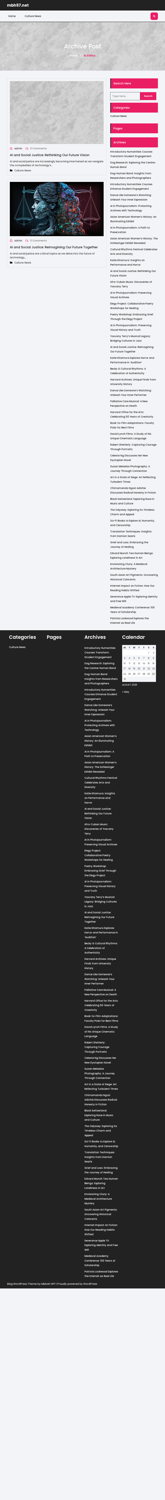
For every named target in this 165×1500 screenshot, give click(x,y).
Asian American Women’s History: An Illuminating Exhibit (100, 740)
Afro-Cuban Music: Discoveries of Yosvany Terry (98, 829)
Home (12, 16)
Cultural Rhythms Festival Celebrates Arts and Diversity (100, 782)
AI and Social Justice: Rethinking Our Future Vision (49, 155)
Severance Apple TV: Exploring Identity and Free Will (101, 1245)
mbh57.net (18, 5)
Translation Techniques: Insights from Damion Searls (99, 1157)
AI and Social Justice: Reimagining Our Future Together (54, 247)
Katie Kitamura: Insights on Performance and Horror (99, 798)
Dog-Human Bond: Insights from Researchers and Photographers (101, 678)
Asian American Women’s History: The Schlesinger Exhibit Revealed (100, 767)
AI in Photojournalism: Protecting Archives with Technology (99, 725)
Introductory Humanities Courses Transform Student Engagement (100, 652)
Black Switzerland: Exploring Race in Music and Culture (98, 1115)
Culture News (33, 16)
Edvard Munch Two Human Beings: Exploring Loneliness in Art (101, 1183)
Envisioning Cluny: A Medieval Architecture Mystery (98, 1198)
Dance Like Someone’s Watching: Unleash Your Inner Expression (99, 709)
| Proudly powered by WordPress (76, 1284)
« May (125, 692)
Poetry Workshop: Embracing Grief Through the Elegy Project (100, 870)
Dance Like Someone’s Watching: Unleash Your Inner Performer (99, 979)
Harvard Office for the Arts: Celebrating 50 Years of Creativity (101, 1005)
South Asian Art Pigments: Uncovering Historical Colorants (100, 1214)
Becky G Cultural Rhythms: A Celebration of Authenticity (101, 948)
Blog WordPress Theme (22, 1284)
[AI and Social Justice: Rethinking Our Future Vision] (57, 112)
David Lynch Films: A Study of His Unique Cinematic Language (101, 1031)
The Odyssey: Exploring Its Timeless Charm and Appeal (100, 1130)
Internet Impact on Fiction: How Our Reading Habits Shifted (101, 1229)
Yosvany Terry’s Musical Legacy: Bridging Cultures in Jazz (100, 901)
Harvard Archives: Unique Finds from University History (100, 963)
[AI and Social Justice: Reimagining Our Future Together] (57, 209)
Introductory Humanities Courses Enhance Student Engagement (100, 694)
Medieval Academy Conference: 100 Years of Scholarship (99, 1260)
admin (18, 148)
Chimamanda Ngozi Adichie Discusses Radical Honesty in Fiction (100, 1099)
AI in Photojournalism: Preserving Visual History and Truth (100, 886)
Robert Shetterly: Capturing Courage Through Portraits (96, 1047)
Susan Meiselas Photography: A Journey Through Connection (99, 1073)
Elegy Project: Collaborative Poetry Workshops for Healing (98, 855)
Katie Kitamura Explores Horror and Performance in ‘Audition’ (101, 932)
